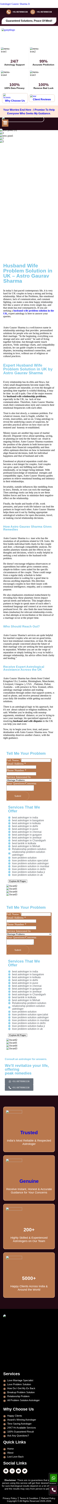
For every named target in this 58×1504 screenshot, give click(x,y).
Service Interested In (18, 777)
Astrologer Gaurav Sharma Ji (15, 4)
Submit (18, 796)
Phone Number (16, 770)
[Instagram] (12, 1471)
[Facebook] (6, 1471)
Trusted (29, 1132)
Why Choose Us (15, 100)
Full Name (13, 760)
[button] (5, 122)
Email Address (16, 763)
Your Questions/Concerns (21, 783)
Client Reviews (42, 99)
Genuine (29, 1181)
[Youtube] (18, 1471)
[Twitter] (24, 1471)
